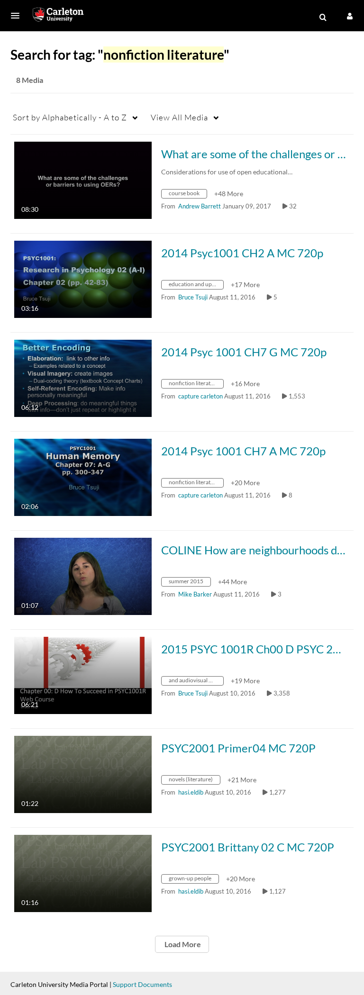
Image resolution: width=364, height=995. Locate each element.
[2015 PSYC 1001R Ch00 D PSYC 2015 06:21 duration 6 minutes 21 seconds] (83, 674)
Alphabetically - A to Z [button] (70, 117)
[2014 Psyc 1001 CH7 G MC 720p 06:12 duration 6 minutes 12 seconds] (83, 377)
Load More (182, 944)
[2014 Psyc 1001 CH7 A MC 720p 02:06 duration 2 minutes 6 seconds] (83, 476)
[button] (18, 15)
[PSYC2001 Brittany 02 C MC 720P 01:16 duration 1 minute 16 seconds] (83, 872)
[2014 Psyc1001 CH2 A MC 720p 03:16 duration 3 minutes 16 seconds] (83, 278)
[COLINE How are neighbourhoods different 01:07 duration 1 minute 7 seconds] (83, 575)
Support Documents (142, 984)
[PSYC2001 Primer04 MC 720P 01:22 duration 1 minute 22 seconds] (83, 773)
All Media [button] (179, 117)
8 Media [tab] (29, 79)
